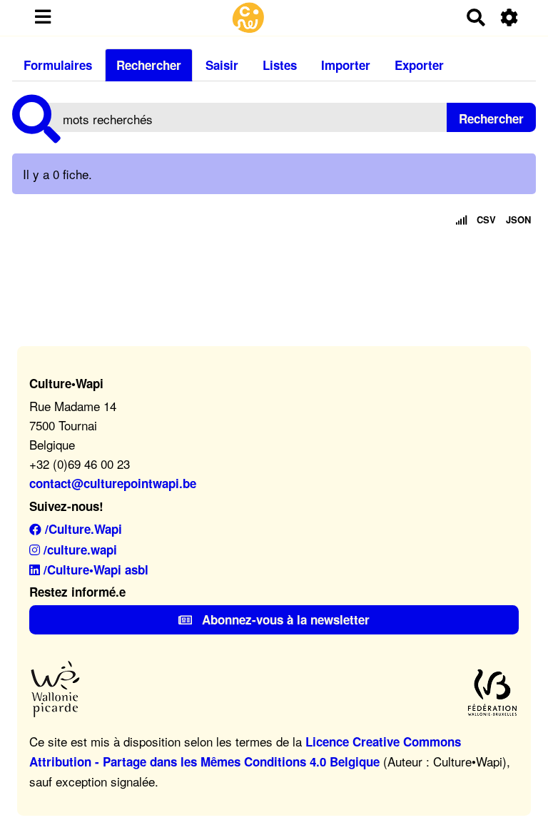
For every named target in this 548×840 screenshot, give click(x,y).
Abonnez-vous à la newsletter (284, 619)
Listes (280, 65)
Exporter (419, 65)
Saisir (222, 65)
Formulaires (58, 65)
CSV (486, 219)
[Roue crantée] (509, 17)
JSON (518, 219)
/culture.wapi (78, 549)
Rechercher (148, 65)
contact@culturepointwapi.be (112, 483)
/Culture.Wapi (81, 528)
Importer (345, 65)
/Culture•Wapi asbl (94, 569)
